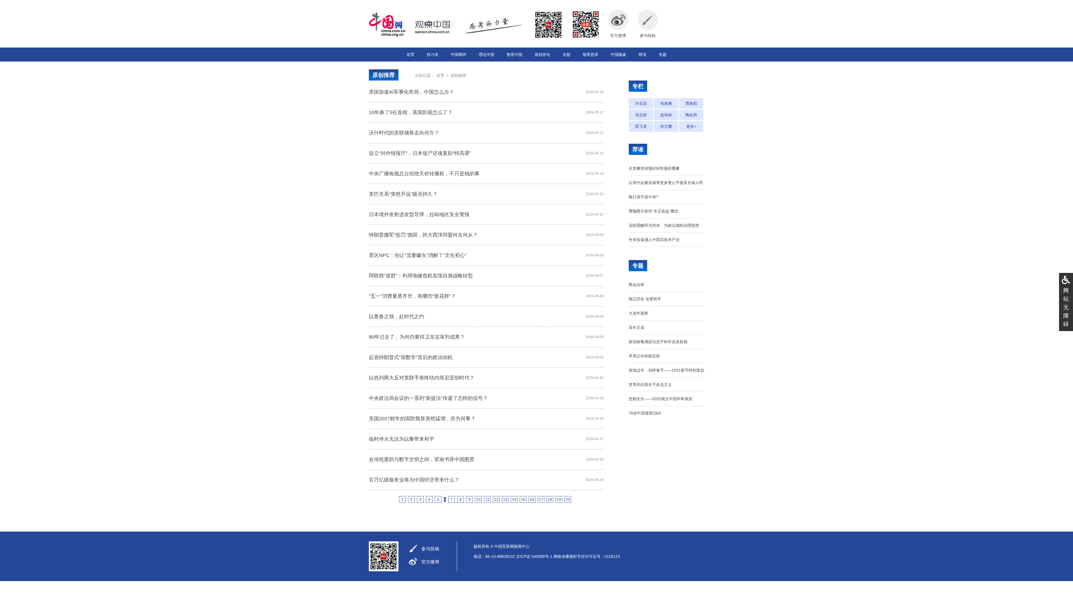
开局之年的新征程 (644, 356)
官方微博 (430, 562)
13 (505, 499)
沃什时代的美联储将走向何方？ (404, 133)
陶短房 (691, 115)
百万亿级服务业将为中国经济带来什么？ (414, 480)
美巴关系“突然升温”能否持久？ (403, 194)
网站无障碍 (1066, 307)
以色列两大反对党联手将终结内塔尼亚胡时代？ (421, 378)
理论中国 (486, 54)
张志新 (641, 115)
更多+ (691, 126)
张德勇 (666, 103)
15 (523, 499)
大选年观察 (638, 313)
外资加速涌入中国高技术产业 (654, 239)
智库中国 (514, 54)
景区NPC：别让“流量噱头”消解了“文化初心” (418, 255)
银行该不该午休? (643, 197)
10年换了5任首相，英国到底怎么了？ (411, 112)
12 (496, 499)
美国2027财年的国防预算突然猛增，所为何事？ (422, 418)
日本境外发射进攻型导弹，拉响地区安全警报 (419, 214)
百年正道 (636, 327)
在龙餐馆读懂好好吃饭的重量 (654, 168)
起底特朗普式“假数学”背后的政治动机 (411, 357)
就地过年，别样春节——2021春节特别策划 (666, 370)
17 (541, 499)
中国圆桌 (618, 54)
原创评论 (542, 54)
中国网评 (458, 54)
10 (478, 499)
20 (568, 499)
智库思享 (590, 54)
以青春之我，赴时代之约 (396, 316)
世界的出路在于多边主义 (650, 384)
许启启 (641, 103)
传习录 (432, 54)
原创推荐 (383, 75)
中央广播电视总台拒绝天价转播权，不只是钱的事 (424, 173)
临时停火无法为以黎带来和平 (401, 439)
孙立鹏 (666, 126)
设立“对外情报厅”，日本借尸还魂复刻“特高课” (420, 153)
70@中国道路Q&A (645, 413)
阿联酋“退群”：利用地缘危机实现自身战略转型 (421, 276)
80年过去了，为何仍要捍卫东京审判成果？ (417, 337)
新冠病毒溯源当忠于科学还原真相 (658, 341)
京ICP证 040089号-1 (534, 556)
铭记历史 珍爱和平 (645, 299)
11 (487, 499)
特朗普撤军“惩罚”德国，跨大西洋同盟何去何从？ (423, 235)
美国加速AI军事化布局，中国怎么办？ (411, 92)
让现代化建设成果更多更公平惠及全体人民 (666, 182)
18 (550, 499)
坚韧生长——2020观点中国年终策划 (660, 399)
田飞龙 (641, 126)
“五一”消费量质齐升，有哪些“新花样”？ (412, 296)
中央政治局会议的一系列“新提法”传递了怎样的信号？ (428, 398)
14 (514, 499)
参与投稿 (430, 548)
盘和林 (666, 115)
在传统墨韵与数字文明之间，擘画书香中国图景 (421, 459)
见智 (566, 54)
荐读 (642, 54)
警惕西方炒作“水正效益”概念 (653, 211)
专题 (662, 54)
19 (559, 499)
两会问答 (636, 284)
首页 (410, 54)
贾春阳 (691, 103)
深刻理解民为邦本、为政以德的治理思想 (664, 225)
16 (532, 499)
